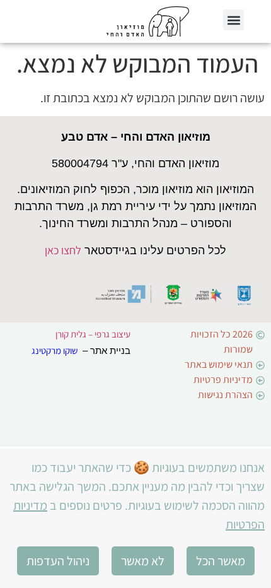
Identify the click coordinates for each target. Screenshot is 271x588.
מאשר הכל (220, 561)
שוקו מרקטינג (55, 350)
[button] (233, 19)
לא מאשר (142, 561)
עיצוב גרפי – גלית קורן (92, 334)
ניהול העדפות (57, 561)
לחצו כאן (63, 250)
